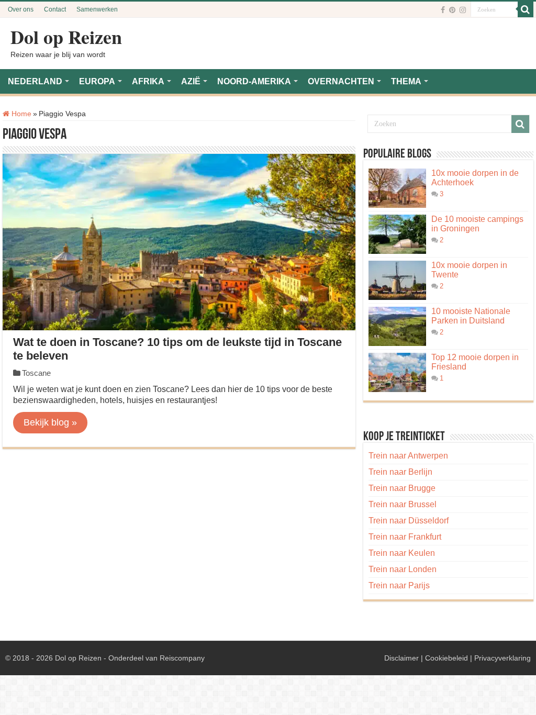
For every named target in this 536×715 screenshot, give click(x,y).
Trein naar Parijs (399, 585)
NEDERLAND (35, 81)
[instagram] (463, 10)
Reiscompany (182, 658)
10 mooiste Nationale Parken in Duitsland (470, 316)
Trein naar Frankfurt (404, 536)
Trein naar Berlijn (400, 471)
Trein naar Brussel (402, 504)
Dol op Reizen (66, 36)
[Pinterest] (452, 10)
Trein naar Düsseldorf (408, 520)
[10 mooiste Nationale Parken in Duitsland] (397, 326)
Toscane (36, 372)
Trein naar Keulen (401, 553)
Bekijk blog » (50, 422)
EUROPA (97, 81)
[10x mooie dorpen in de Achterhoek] (397, 188)
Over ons (21, 9)
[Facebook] (443, 10)
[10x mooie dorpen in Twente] (397, 280)
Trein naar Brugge (402, 488)
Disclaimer (401, 658)
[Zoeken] (525, 9)
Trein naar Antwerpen (408, 455)
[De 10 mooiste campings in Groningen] (397, 234)
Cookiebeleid (446, 658)
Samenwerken (97, 9)
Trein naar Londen (402, 569)
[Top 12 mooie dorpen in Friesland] (397, 372)
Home (20, 113)
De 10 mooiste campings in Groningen (477, 224)
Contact (55, 9)
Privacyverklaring (502, 658)
